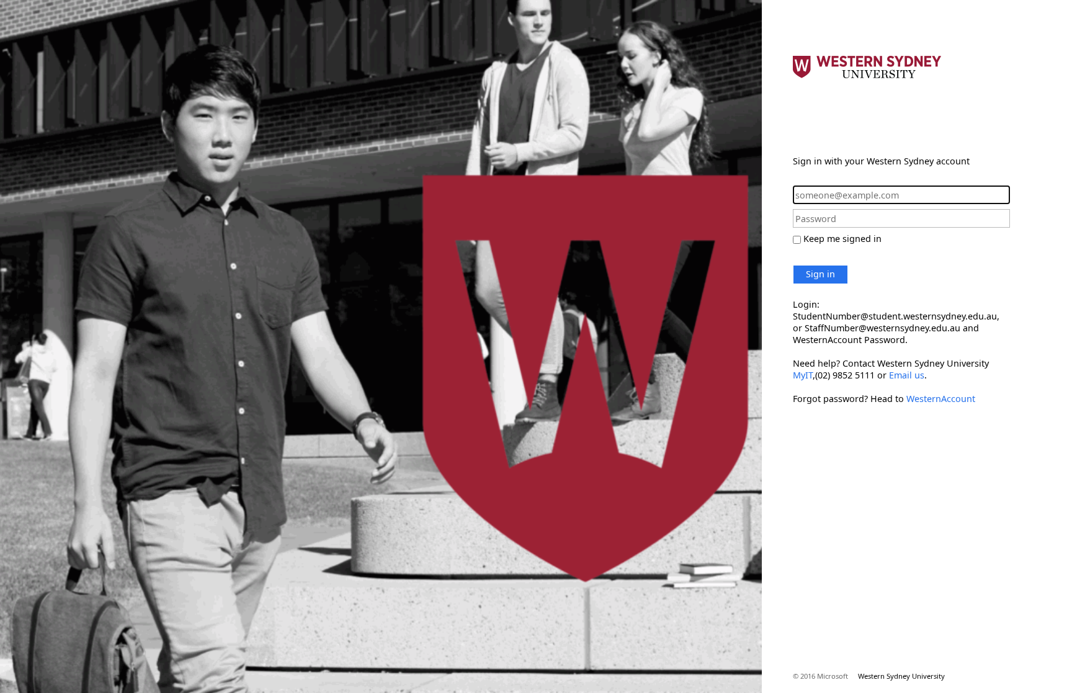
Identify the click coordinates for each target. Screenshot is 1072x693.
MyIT (803, 375)
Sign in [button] (820, 274)
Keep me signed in (842, 238)
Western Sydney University (901, 676)
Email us (906, 375)
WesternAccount (940, 399)
